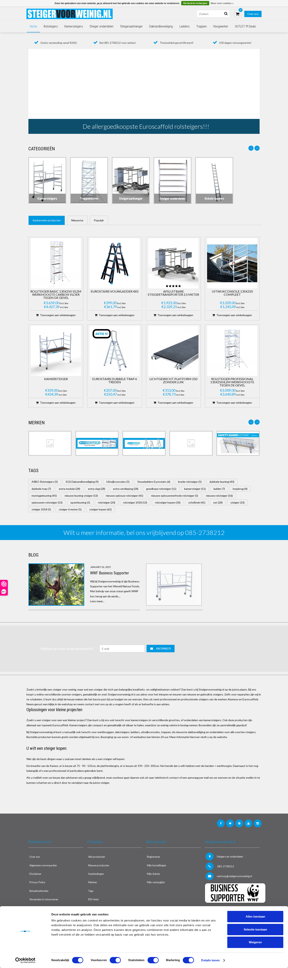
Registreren (153, 856)
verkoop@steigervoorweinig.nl (234, 876)
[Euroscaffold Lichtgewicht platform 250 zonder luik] (173, 351)
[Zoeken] (226, 13)
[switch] (115, 960)
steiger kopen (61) (100, 509)
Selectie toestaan (255, 929)
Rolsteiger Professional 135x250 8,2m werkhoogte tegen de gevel (232, 382)
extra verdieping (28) (125, 488)
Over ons (253, 14)
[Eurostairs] (144, 443)
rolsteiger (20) (106, 502)
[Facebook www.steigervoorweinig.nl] (221, 823)
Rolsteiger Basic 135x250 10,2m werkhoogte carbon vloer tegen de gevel (55, 294)
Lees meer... (97, 601)
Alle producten (96, 856)
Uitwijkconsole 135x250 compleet (232, 293)
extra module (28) (69, 488)
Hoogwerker (220, 26)
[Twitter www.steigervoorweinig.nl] (230, 823)
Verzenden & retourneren (43, 899)
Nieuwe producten (98, 865)
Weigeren (255, 942)
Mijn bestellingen (156, 865)
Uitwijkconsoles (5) (118, 481)
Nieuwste (77, 220)
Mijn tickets (153, 873)
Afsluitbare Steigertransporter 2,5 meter (173, 293)
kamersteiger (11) (195, 488)
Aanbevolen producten (47, 220)
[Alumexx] (50, 443)
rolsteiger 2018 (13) (135, 502)
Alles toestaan (255, 916)
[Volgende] (257, 148)
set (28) (218, 502)
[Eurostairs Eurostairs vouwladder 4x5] (115, 263)
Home (33, 26)
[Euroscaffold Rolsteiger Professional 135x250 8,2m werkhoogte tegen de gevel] (232, 351)
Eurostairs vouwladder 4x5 (115, 291)
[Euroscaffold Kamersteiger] (56, 351)
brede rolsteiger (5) (190, 481)
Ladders (184, 26)
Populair (99, 220)
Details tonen (210, 960)
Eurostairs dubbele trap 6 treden (114, 380)
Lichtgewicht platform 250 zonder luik (173, 380)
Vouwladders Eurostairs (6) (153, 481)
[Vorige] (251, 148)
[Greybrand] (191, 443)
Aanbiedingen (96, 873)
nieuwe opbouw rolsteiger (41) (124, 495)
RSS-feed (93, 899)
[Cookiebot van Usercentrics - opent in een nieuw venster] (25, 960)
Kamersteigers (73, 26)
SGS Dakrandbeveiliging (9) (82, 481)
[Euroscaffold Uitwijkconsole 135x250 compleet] (232, 263)
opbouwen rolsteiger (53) (47, 502)
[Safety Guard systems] (238, 443)
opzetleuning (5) (80, 502)
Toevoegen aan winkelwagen (58, 315)
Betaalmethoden (38, 890)
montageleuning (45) (44, 495)
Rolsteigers (51, 26)
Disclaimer (35, 873)
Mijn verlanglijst (156, 882)
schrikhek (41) (196, 502)
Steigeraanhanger (131, 26)
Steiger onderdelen (101, 26)
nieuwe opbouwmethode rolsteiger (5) (174, 495)
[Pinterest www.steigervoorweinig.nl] (239, 823)
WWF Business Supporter (109, 573)
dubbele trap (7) (41, 488)
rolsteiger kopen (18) (167, 502)
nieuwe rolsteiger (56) (219, 495)
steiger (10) (237, 502)
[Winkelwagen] (237, 14)
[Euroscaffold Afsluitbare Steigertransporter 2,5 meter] (173, 263)
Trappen (201, 26)
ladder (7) (219, 488)
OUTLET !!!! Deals (245, 26)
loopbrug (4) (240, 488)
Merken (92, 882)
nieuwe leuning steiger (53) (81, 495)
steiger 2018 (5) (41, 509)
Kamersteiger (56, 379)
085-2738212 (225, 866)
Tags (90, 890)
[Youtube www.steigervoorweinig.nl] (248, 823)
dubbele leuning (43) (221, 481)
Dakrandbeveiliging (161, 26)
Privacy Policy (37, 882)
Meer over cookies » (222, 3)
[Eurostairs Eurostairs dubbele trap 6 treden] (115, 351)
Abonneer (163, 648)
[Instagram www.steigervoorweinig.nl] (258, 823)
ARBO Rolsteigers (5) (45, 481)
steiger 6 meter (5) (70, 509)
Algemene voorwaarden (43, 865)
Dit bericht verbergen (195, 3)
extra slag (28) (96, 488)
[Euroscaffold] (97, 443)
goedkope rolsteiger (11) (161, 488)
